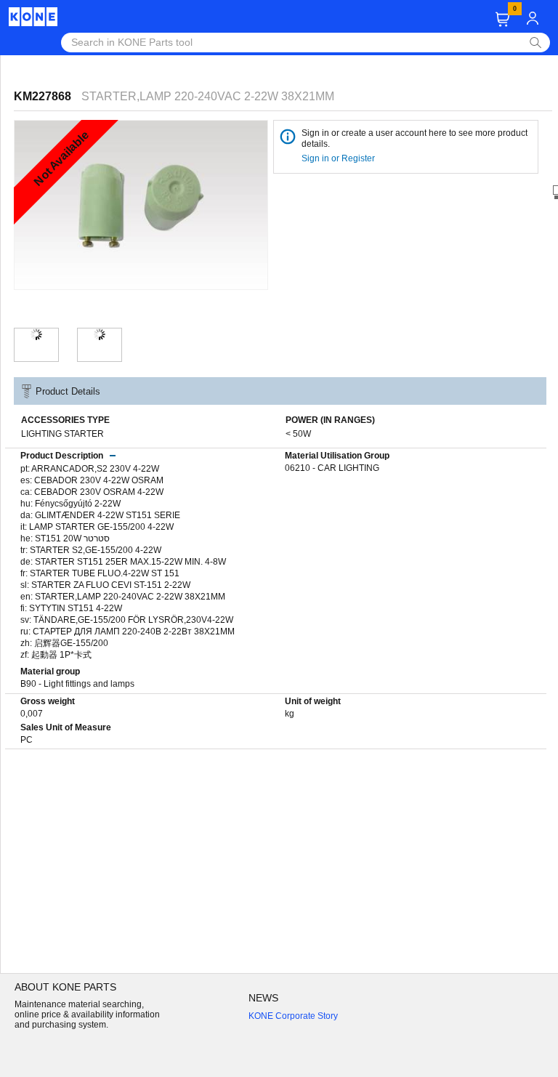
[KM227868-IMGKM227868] (99, 334)
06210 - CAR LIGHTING (332, 468)
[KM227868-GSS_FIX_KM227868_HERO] (36, 334)
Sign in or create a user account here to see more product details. (414, 138)
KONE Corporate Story (293, 1016)
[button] (502, 19)
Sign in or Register (339, 158)
